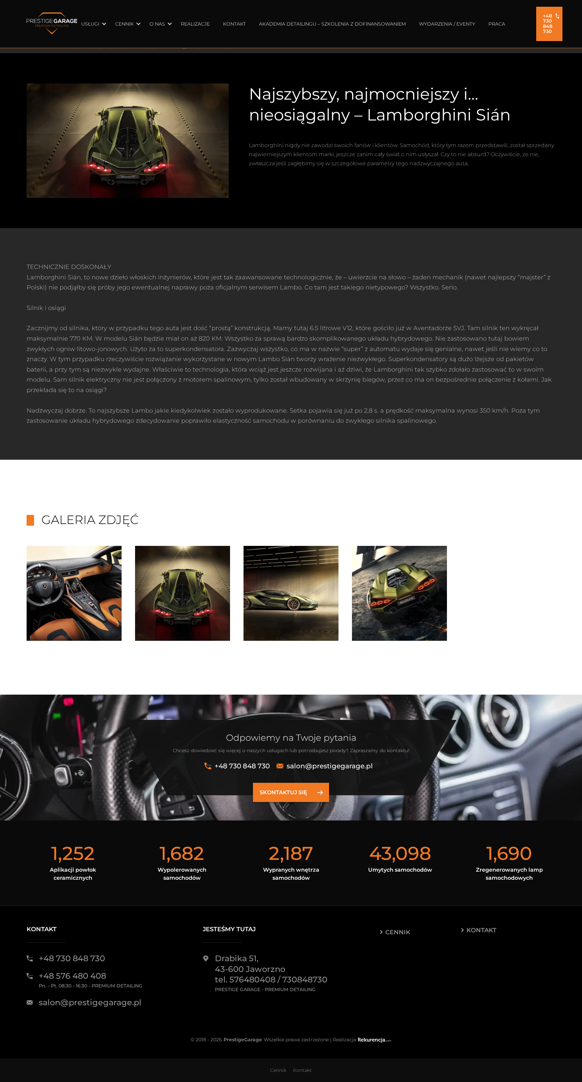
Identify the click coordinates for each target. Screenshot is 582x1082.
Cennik (124, 24)
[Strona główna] (52, 23)
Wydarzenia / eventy (447, 24)
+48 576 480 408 (72, 976)
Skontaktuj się (283, 792)
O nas (157, 24)
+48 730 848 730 (547, 23)
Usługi (90, 24)
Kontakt (234, 24)
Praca (496, 24)
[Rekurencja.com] (374, 1040)
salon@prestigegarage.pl (330, 766)
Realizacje (195, 24)
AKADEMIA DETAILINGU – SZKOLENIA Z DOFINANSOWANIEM (332, 24)
